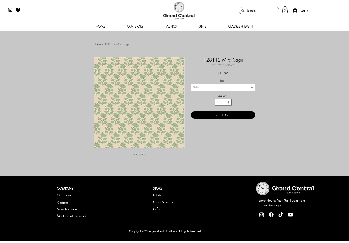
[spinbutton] (223, 102)
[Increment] (228, 102)
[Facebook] (18, 9)
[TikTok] (281, 215)
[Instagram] (10, 9)
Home (97, 44)
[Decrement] (217, 102)
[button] (285, 9)
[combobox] (223, 87)
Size (223, 80)
